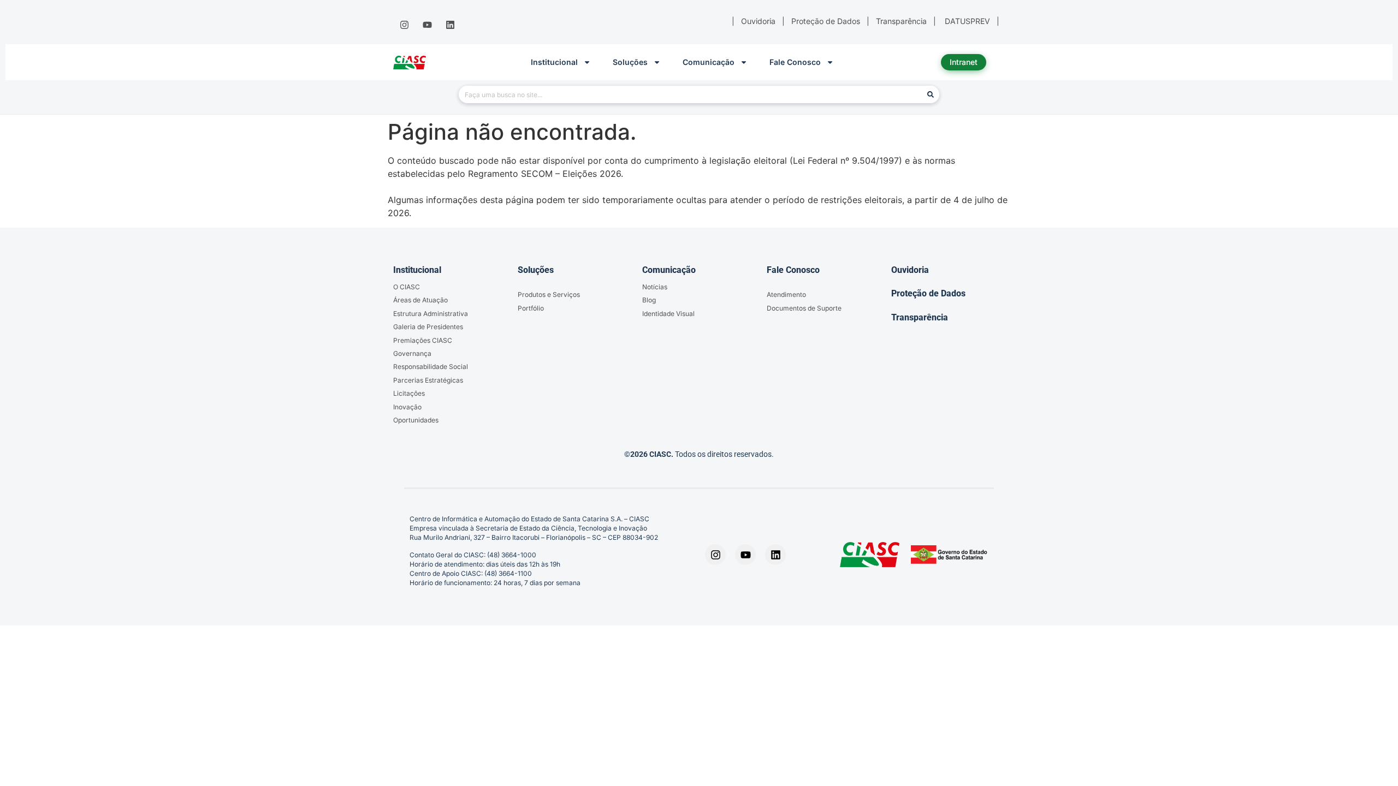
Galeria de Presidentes (428, 327)
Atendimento (786, 294)
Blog (649, 300)
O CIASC (406, 287)
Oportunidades (416, 420)
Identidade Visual (668, 313)
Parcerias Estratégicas (428, 380)
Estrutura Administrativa (430, 313)
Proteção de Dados (928, 293)
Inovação (407, 407)
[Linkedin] (450, 25)
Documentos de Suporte (804, 308)
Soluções (630, 62)
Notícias (654, 287)
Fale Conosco (795, 62)
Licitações (409, 393)
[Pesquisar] (930, 94)
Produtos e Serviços (549, 294)
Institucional (554, 62)
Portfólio (531, 308)
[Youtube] (427, 25)
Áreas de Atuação (420, 300)
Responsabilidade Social (430, 366)
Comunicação (708, 62)
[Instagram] (404, 25)
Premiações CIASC (422, 340)
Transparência (919, 317)
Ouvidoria (910, 270)
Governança (412, 353)
